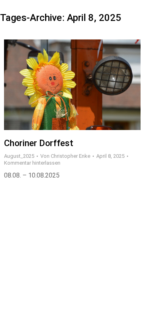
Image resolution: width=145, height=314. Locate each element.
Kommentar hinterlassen (32, 163)
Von (65, 156)
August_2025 (19, 156)
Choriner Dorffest (38, 143)
